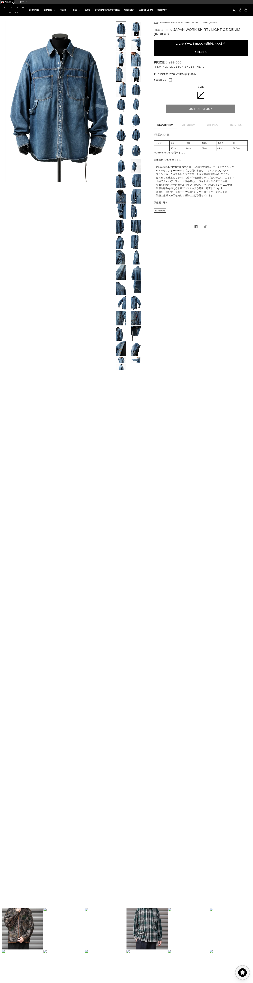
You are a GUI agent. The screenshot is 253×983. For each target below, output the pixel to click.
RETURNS (236, 125)
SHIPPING (212, 125)
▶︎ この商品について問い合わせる (175, 74)
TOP (156, 23)
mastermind (160, 211)
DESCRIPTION (165, 125)
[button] (22, 928)
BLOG (200, 52)
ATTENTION (188, 125)
